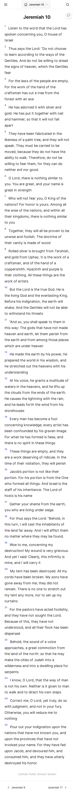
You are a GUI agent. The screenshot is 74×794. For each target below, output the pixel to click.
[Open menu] (5, 4)
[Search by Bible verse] (67, 4)
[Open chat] (69, 15)
